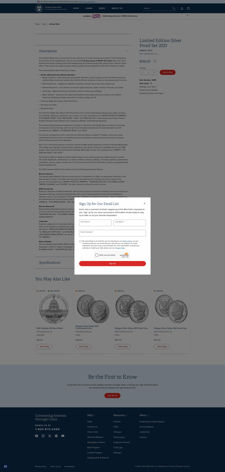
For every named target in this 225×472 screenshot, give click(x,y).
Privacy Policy (120, 248)
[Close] (144, 203)
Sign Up (112, 263)
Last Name (119, 221)
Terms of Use (127, 241)
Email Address (87, 232)
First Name (85, 221)
